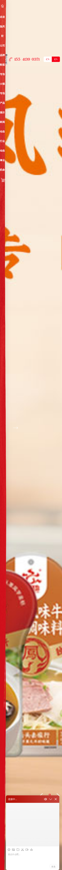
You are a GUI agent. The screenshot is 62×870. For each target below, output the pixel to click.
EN (55, 60)
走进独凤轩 (2, 26)
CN (47, 60)
